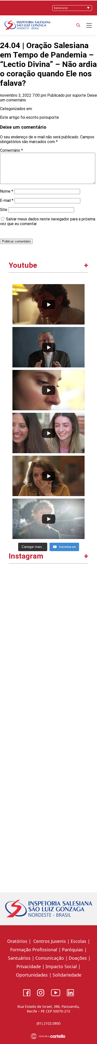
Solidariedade (66, 975)
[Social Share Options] (15, 645)
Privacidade (28, 966)
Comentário (11, 150)
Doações (78, 958)
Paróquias (72, 950)
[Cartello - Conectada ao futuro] (49, 1036)
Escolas (78, 941)
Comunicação (49, 958)
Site (3, 209)
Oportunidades (32, 975)
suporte (79, 95)
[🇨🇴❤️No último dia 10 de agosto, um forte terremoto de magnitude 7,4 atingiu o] (49, 688)
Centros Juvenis (49, 941)
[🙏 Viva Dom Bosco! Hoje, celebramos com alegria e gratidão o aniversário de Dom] (49, 765)
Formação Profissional (33, 950)
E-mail (6, 200)
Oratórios (17, 941)
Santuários (19, 958)
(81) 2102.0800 (48, 1023)
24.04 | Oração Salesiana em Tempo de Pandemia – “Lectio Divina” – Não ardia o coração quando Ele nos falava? (48, 64)
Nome (6, 191)
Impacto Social (61, 966)
